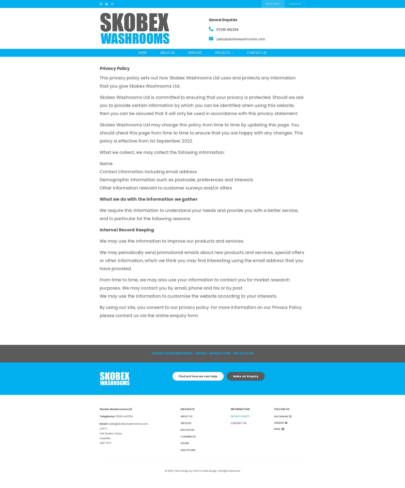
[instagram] (101, 4)
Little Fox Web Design (205, 471)
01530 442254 (124, 416)
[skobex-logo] (135, 14)
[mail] (112, 4)
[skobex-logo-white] (115, 373)
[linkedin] (106, 4)
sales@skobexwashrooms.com (240, 39)
